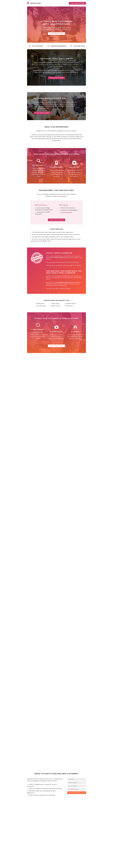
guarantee (62, 196)
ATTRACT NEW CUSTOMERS (77, 3)
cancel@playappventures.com (65, 282)
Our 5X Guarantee (66, 212)
